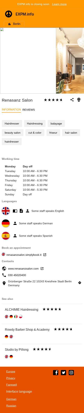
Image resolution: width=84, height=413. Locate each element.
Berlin (16, 24)
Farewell (11, 384)
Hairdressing (35, 123)
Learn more (59, 4)
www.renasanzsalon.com (23, 268)
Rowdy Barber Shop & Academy (27, 329)
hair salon (71, 132)
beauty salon (13, 132)
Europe (10, 371)
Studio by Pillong (17, 349)
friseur (53, 132)
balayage (56, 123)
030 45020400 (17, 275)
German (11, 399)
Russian (11, 405)
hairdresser (12, 141)
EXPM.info (25, 14)
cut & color (34, 132)
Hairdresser (12, 123)
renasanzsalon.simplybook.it (23, 254)
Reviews (28, 109)
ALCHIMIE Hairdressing (21, 309)
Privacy (10, 378)
